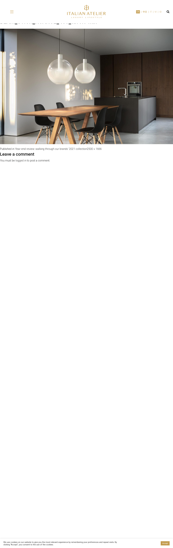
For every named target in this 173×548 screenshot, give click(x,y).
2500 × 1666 (94, 149)
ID (160, 12)
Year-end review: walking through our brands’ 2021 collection (51, 149)
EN (138, 12)
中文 (145, 12)
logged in (21, 160)
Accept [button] (165, 543)
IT (151, 12)
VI (156, 12)
